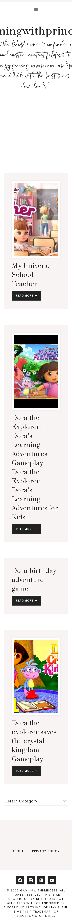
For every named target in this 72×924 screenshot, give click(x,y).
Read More (29, 297)
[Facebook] (20, 880)
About (18, 851)
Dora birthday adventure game (34, 580)
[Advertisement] (36, 131)
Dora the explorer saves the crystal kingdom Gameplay (34, 741)
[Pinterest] (41, 880)
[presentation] (36, 219)
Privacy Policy (46, 851)
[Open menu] (36, 9)
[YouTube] (52, 880)
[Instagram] (31, 880)
